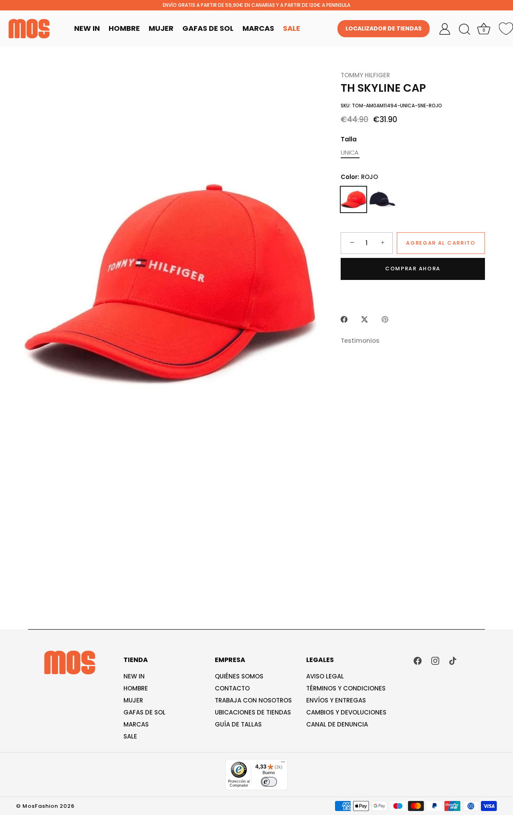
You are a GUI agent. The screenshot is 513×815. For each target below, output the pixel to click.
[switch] (269, 782)
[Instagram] (435, 660)
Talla (349, 139)
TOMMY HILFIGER (365, 75)
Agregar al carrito (440, 243)
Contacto (232, 688)
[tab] (364, 341)
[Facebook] (418, 660)
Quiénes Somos (239, 676)
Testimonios (360, 340)
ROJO (353, 199)
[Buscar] (464, 29)
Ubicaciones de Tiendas (253, 712)
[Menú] (283, 764)
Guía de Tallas (238, 724)
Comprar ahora (412, 268)
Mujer (161, 28)
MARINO (382, 199)
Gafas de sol (144, 712)
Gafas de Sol (208, 28)
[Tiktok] (453, 660)
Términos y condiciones (346, 688)
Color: (359, 177)
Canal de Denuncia (337, 724)
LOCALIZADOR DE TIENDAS (383, 28)
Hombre (124, 28)
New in (134, 676)
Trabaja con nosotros (253, 700)
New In (87, 28)
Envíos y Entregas (336, 700)
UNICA (349, 152)
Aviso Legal (325, 676)
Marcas (258, 28)
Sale (291, 28)
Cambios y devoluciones (346, 712)
